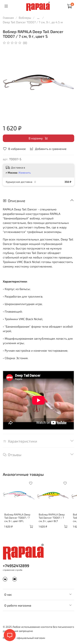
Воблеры (25, 17)
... (38, 17)
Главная (8, 17)
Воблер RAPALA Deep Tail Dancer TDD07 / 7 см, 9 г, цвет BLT (52, 517)
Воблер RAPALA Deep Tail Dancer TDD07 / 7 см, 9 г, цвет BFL (17, 517)
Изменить (25, 172)
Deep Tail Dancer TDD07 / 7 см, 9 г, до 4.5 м (33, 22)
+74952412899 (16, 565)
